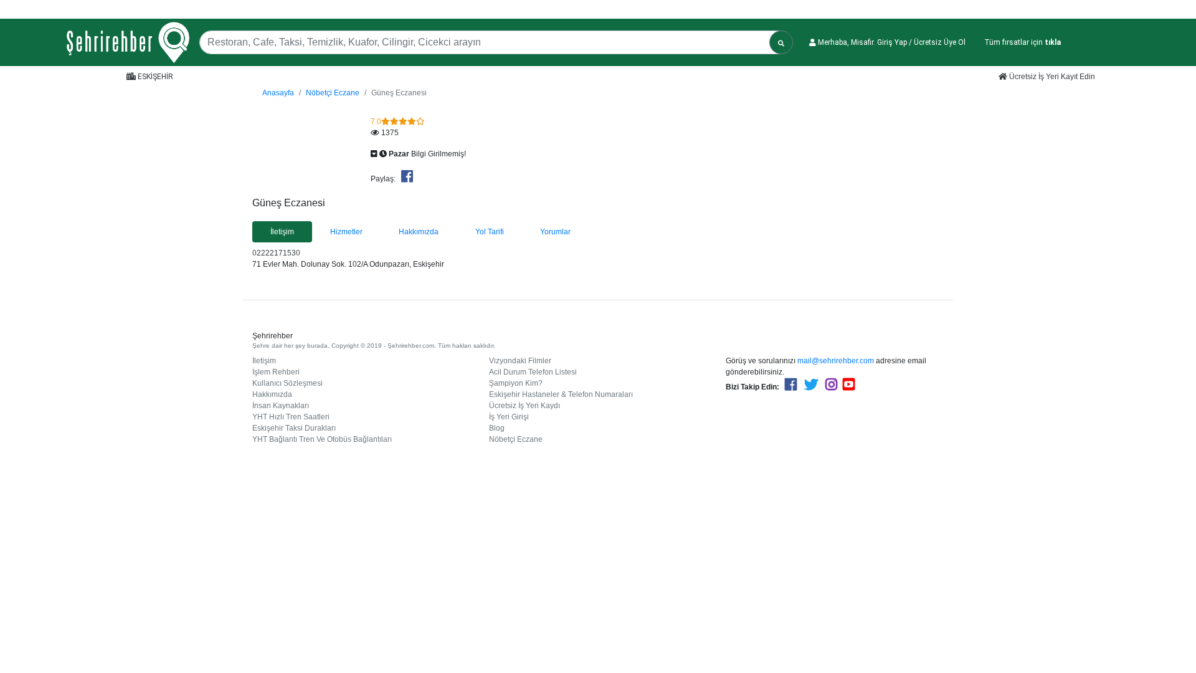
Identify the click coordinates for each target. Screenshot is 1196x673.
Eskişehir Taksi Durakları (294, 428)
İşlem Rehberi (276, 372)
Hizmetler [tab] (346, 231)
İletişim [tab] (282, 231)
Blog (497, 428)
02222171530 (276, 253)
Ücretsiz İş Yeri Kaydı (524, 405)
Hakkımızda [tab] (419, 231)
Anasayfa (278, 92)
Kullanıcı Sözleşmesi (287, 383)
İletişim (264, 360)
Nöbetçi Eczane (332, 92)
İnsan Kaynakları (280, 405)
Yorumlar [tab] (555, 231)
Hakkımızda (272, 394)
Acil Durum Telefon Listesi (533, 372)
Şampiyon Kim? (516, 383)
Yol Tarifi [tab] (489, 231)
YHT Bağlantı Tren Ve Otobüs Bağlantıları (322, 439)
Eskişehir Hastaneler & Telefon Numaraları (561, 394)
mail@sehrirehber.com (835, 360)
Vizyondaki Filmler (520, 360)
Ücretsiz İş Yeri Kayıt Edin (1051, 76)
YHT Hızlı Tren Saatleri (291, 417)
